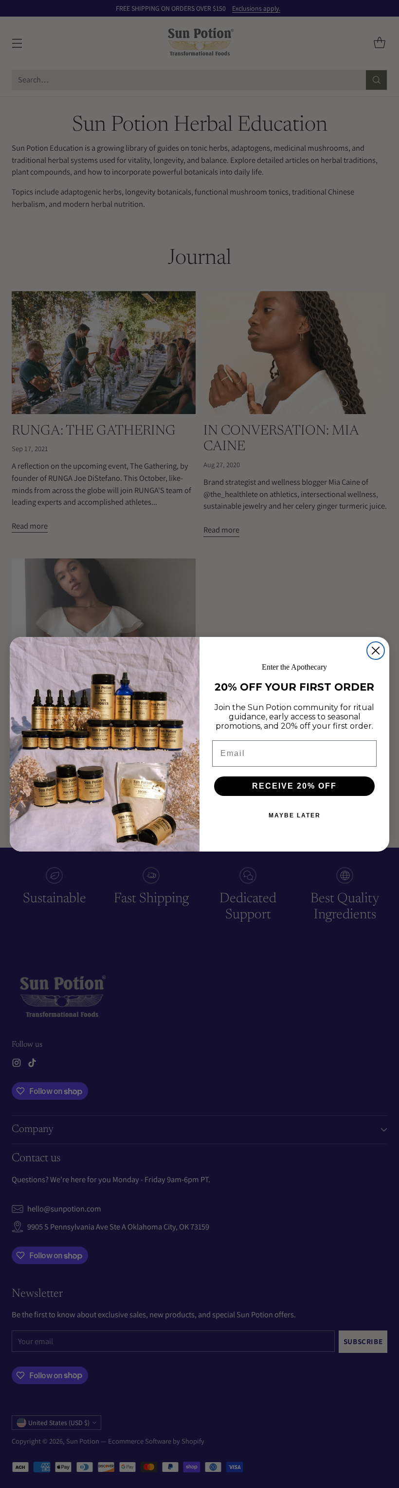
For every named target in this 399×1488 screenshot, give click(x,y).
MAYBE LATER (295, 815)
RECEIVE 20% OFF (294, 786)
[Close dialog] (375, 650)
